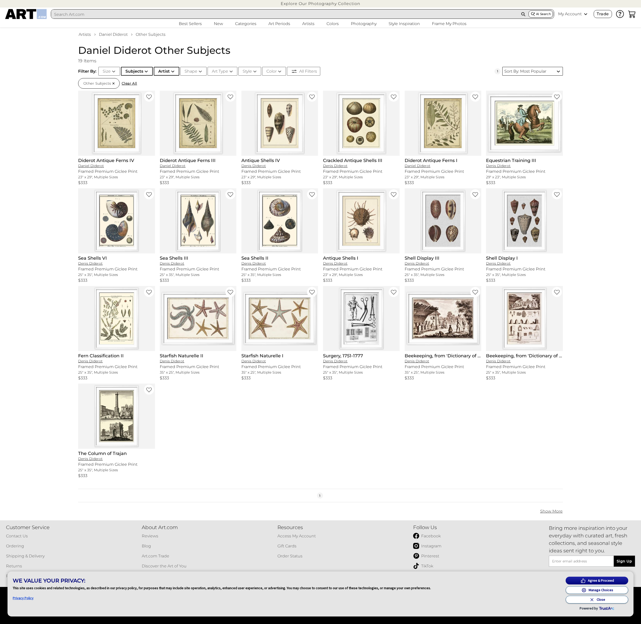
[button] (320, 3)
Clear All (129, 83)
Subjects (134, 71)
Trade (603, 14)
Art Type (220, 71)
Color (271, 71)
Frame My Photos (449, 23)
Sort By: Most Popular (525, 71)
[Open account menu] (586, 14)
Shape (191, 71)
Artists (85, 34)
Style (247, 71)
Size (107, 71)
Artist (164, 71)
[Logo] (26, 14)
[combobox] (284, 14)
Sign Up (624, 561)
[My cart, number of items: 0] (632, 14)
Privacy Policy (23, 598)
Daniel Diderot (113, 34)
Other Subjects (151, 34)
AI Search (543, 14)
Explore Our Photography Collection (320, 3)
